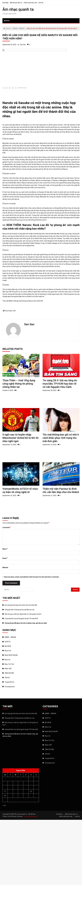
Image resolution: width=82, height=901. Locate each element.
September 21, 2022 (49, 495)
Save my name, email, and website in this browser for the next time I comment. (31, 577)
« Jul (4, 805)
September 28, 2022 (49, 390)
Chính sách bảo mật (30, 2)
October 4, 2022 (7, 390)
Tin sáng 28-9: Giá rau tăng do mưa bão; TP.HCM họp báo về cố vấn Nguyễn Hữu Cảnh (60, 383)
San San (23, 44)
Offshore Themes (16, 816)
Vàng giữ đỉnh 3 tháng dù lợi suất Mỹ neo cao (19, 609)
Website (5, 567)
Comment (6, 527)
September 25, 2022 (9, 44)
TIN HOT (7, 677)
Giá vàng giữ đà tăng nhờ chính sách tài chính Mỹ (21, 605)
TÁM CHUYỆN (9, 673)
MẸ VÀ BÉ (8, 646)
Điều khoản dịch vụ (16, 2)
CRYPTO (7, 642)
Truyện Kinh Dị (9, 682)
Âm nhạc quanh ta (18, 9)
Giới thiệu (5, 2)
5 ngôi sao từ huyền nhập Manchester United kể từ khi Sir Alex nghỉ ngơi (20, 438)
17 (5, 791)
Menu (7, 20)
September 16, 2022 (9, 495)
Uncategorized (10, 686)
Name (5, 549)
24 (5, 796)
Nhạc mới (8, 650)
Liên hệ (40, 2)
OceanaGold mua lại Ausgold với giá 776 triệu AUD (21, 618)
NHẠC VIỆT (8, 668)
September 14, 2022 (49, 444)
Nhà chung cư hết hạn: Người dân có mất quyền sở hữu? (23, 614)
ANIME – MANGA (10, 637)
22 (31, 791)
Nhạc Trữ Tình (9, 664)
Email (5, 558)
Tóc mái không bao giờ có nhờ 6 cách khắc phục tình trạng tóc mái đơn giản (61, 438)
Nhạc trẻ (7, 659)
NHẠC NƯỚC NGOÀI (11, 655)
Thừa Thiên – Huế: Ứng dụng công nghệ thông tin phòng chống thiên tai (18, 383)
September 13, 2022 (9, 444)
